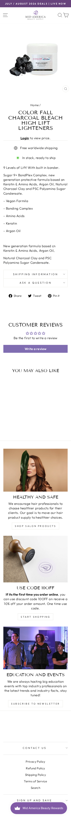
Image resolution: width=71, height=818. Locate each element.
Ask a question (35, 282)
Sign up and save (34, 800)
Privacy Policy (35, 761)
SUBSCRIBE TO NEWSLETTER (35, 703)
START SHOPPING (35, 616)
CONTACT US (34, 747)
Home (34, 105)
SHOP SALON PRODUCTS (35, 526)
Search (35, 788)
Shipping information (35, 274)
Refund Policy (35, 768)
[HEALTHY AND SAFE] (35, 470)
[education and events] (35, 648)
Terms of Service (35, 781)
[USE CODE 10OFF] (35, 559)
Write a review (36, 349)
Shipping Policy (35, 775)
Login (25, 138)
